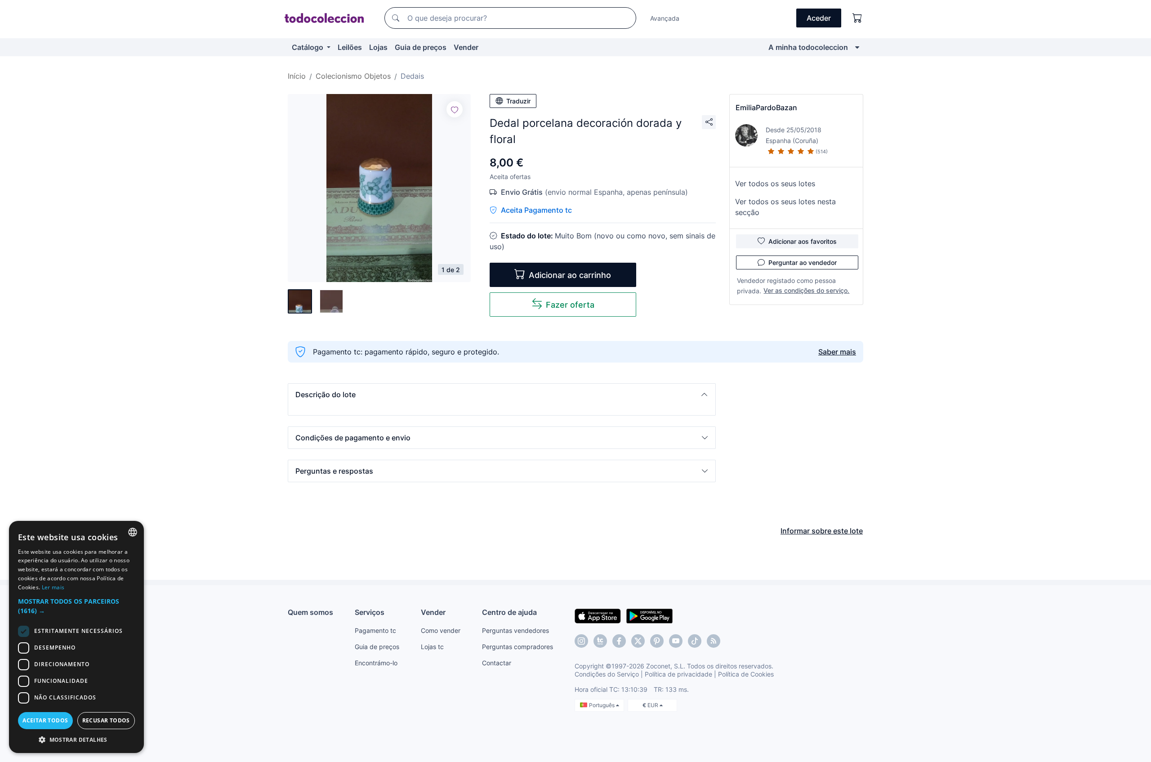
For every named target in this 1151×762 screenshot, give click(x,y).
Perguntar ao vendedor (802, 262)
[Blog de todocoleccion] (713, 641)
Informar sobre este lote (822, 530)
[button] (501, 394)
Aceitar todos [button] (45, 720)
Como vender (440, 630)
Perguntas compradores (517, 646)
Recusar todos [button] (106, 720)
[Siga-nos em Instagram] (581, 641)
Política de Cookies (746, 674)
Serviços (369, 612)
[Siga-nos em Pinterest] (657, 641)
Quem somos (310, 612)
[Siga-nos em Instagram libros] (600, 641)
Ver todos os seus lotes (775, 183)
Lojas (378, 47)
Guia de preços (420, 47)
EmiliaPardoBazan (766, 107)
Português (602, 705)
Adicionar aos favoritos (802, 241)
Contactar (496, 663)
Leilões (350, 47)
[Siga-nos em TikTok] (694, 641)
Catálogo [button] (308, 47)
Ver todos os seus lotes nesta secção (785, 207)
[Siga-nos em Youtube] (676, 641)
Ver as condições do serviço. (806, 290)
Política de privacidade (678, 674)
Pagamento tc (375, 630)
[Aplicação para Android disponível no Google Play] (649, 615)
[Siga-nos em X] (638, 641)
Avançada (664, 18)
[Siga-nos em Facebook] (619, 641)
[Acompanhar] (454, 109)
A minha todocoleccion (808, 47)
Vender (466, 47)
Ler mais (53, 587)
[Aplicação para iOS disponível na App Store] (598, 615)
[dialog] (76, 637)
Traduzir (518, 101)
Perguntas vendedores (515, 630)
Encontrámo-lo (376, 663)
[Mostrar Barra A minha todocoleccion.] (857, 47)
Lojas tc (432, 646)
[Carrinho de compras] (857, 18)
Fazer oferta (570, 304)
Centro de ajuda (509, 612)
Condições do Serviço (607, 674)
